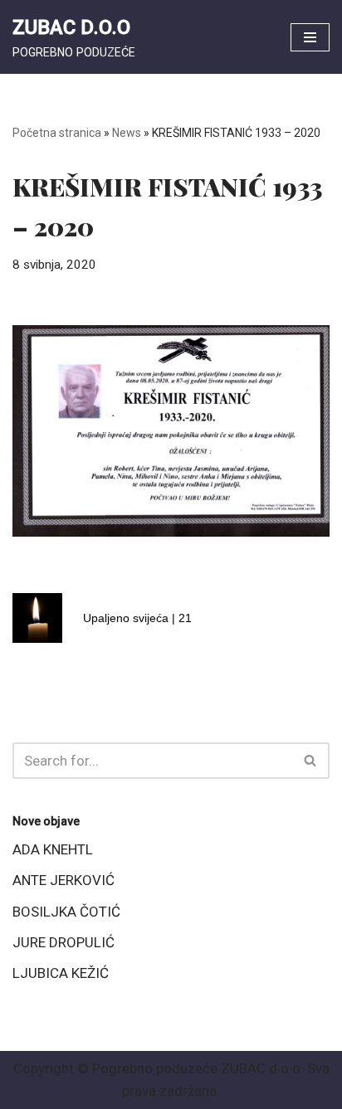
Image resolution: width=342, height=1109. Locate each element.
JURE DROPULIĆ (63, 942)
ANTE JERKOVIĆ (63, 880)
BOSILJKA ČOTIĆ (66, 911)
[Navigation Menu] (310, 37)
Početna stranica (56, 132)
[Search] (311, 760)
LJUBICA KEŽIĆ (60, 973)
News (126, 132)
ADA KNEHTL (52, 849)
